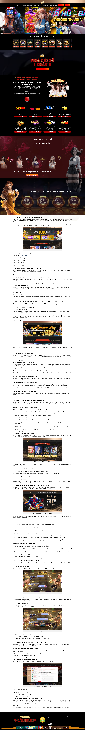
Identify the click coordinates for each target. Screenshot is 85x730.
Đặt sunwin (47, 46)
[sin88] (10, 8)
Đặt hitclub (54, 46)
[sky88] (10, 12)
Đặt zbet (32, 46)
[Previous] (3, 20)
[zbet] (74, 12)
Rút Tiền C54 (49, 5)
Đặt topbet (18, 46)
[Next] (82, 20)
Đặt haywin (39, 46)
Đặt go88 (68, 46)
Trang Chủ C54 (18, 5)
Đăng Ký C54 (29, 5)
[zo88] (56, 727)
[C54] (42, 2)
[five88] (74, 8)
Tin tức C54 (55, 5)
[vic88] (29, 727)
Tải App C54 (24, 5)
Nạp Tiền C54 (43, 5)
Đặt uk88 (25, 46)
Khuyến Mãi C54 (36, 5)
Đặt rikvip (61, 46)
